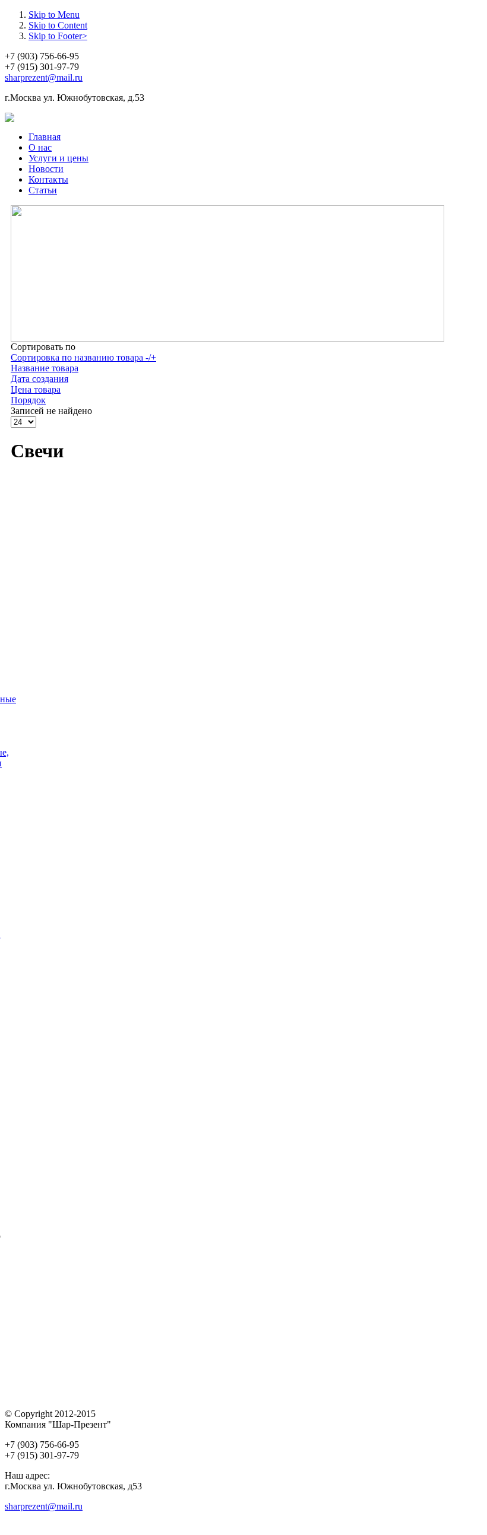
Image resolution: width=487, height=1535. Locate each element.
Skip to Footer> (58, 36)
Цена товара (36, 389)
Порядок (28, 400)
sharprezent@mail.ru (44, 77)
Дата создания (39, 379)
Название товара (44, 368)
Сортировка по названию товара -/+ (83, 357)
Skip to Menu (54, 14)
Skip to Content (58, 25)
